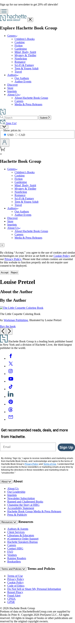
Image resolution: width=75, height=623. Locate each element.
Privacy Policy (15, 579)
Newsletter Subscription (21, 498)
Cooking (20, 42)
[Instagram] (10, 373)
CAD (22, 134)
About (4, 481)
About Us (13, 94)
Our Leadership (16, 491)
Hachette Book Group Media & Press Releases (34, 511)
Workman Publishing (16, 320)
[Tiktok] (10, 389)
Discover (12, 84)
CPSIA (11, 598)
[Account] (4, 143)
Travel (18, 71)
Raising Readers (16, 558)
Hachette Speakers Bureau (22, 541)
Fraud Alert (13, 595)
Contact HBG (15, 548)
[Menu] (4, 11)
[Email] (10, 419)
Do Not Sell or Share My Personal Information (34, 588)
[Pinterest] (10, 404)
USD (10, 134)
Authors (12, 74)
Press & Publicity (17, 514)
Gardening (21, 48)
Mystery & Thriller (25, 55)
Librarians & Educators (20, 535)
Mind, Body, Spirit (25, 52)
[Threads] (10, 411)
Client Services (16, 532)
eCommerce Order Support (22, 538)
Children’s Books (25, 39)
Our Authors (22, 78)
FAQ (10, 551)
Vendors (12, 555)
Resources (7, 522)
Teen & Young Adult (26, 68)
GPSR (11, 602)
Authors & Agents (17, 528)
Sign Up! (11, 123)
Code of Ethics (15, 585)
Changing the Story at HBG (23, 504)
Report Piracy (15, 592)
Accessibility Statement (20, 508)
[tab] (37, 245)
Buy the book (8, 326)
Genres (11, 35)
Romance (20, 61)
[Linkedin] (10, 396)
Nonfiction (21, 58)
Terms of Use (15, 575)
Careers (19, 101)
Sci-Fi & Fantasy (24, 65)
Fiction (19, 45)
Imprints (12, 91)
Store (10, 88)
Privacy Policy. (13, 259)
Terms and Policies (11, 569)
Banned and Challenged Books (25, 501)
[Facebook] (10, 358)
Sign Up (66, 447)
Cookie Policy (62, 255)
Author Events (23, 81)
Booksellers (14, 561)
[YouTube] (10, 381)
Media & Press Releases (28, 104)
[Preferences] (4, 127)
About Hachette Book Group (31, 97)
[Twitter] (10, 366)
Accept (4, 272)
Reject (14, 272)
